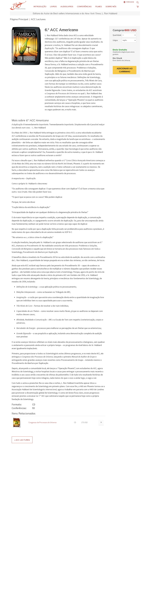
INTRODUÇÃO (40, 6)
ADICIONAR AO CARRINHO (125, 70)
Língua (115, 40)
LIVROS (53, 6)
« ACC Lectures (22, 440)
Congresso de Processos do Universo (42, 422)
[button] (27, 46)
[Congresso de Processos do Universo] (17, 422)
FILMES (98, 6)
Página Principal (19, 19)
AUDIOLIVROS (66, 6)
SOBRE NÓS (111, 6)
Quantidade (117, 35)
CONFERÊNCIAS (84, 6)
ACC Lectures (38, 19)
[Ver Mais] (101, 422)
